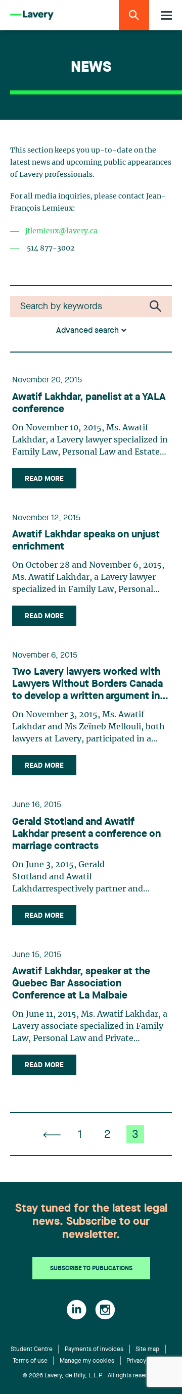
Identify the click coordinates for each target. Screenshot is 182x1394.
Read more (44, 478)
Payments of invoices (94, 1350)
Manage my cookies (87, 1361)
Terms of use (30, 1361)
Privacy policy (145, 1361)
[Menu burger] (166, 15)
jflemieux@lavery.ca (61, 231)
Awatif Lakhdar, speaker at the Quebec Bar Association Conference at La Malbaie (81, 984)
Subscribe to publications (91, 1269)
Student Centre (32, 1350)
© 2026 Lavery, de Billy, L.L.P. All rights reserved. (91, 1376)
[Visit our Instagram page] (105, 1310)
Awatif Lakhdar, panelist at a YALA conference (89, 403)
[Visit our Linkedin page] (76, 1310)
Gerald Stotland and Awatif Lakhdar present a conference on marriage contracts (86, 834)
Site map (147, 1350)
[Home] (32, 15)
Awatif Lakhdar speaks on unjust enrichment (86, 541)
